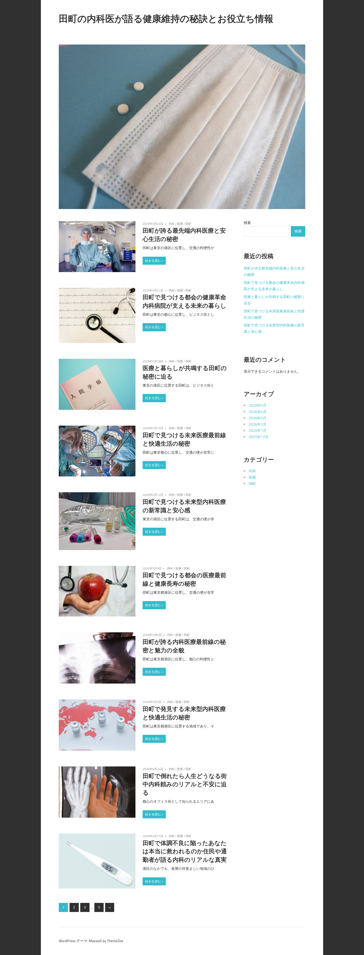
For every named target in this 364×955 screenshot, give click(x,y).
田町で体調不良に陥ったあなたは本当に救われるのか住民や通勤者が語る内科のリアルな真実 (185, 851)
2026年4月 (257, 411)
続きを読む (153, 260)
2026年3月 (257, 418)
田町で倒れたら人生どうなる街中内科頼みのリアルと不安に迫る (185, 784)
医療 (180, 223)
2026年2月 (257, 424)
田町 (188, 223)
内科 (172, 223)
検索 (247, 222)
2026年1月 (257, 430)
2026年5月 (257, 405)
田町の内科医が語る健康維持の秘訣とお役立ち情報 (166, 18)
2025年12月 (259, 437)
